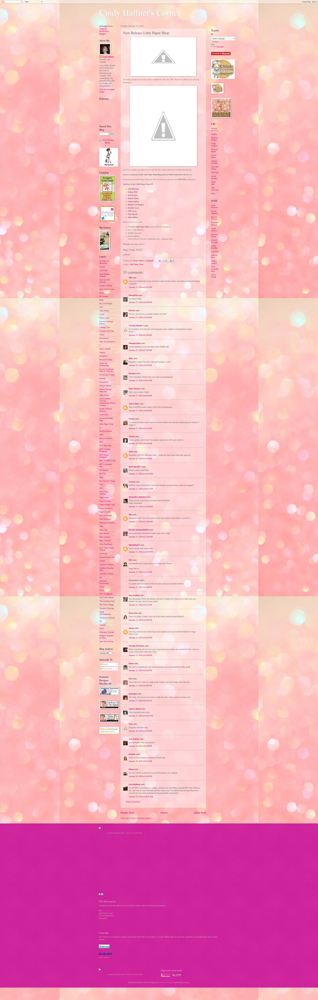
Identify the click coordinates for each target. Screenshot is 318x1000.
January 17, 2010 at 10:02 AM (141, 474)
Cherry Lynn (104, 318)
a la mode (103, 270)
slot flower (103, 554)
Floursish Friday (105, 360)
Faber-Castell (104, 349)
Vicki (213, 194)
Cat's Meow (104, 311)
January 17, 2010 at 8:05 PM (140, 686)
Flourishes (103, 356)
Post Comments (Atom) (141, 818)
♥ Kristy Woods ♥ (136, 326)
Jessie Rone (214, 156)
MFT (101, 442)
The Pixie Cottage (106, 605)
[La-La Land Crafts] (223, 78)
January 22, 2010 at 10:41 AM (141, 797)
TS (100, 621)
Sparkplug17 (134, 545)
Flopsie (102, 353)
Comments (107, 669)
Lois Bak (214, 252)
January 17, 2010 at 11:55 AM (141, 537)
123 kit (102, 267)
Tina (130, 724)
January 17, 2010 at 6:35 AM (140, 317)
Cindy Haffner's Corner (140, 12)
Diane (131, 664)
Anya (101, 293)
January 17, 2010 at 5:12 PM (140, 605)
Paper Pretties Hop (107, 505)
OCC (101, 485)
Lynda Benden (214, 177)
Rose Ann (133, 613)
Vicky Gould (213, 276)
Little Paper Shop (136, 264)
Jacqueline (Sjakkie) (137, 497)
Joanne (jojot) (135, 709)
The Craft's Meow (106, 598)
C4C (101, 307)
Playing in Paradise (107, 523)
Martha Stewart (105, 431)
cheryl (131, 628)
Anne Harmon (214, 206)
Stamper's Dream (106, 574)
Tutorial (102, 625)
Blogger (186, 982)
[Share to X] (168, 261)
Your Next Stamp (106, 642)
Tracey (131, 437)
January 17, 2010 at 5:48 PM (140, 655)
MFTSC (102, 474)
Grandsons (103, 382)
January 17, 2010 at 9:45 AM (140, 459)
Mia (130, 515)
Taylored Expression (104, 582)
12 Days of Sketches (103, 262)
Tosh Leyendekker (214, 269)
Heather (132, 754)
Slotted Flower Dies (107, 557)
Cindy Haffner (138, 261)
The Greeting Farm (107, 601)
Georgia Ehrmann (136, 646)
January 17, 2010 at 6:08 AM (140, 302)
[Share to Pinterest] (173, 261)
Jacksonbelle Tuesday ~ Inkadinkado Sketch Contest (107, 402)
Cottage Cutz (104, 327)
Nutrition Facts (130, 833)
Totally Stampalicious (105, 613)
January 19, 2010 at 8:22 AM (140, 761)
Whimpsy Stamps (106, 632)
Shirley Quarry (214, 262)
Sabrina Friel (214, 256)
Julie (131, 358)
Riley (101, 526)
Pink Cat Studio (105, 516)
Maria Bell (213, 183)
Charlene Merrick (215, 224)
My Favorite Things (107, 481)
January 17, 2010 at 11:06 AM (141, 522)
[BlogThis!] (166, 261)
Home (163, 812)
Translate (220, 47)
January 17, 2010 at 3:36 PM (140, 587)
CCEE (102, 314)
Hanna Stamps (105, 386)
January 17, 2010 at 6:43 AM (140, 335)
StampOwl (133, 295)
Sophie (102, 561)
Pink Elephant (105, 519)
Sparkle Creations (106, 564)
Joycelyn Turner (215, 168)
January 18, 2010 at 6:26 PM (140, 746)
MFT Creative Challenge (105, 450)
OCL (101, 488)
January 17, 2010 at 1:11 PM (140, 572)
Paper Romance (106, 508)
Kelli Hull (214, 173)
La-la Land (103, 415)
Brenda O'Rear (214, 218)
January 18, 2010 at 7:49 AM (140, 731)
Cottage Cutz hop (106, 331)
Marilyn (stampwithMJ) (139, 530)
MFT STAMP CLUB (107, 461)
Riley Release (105, 541)
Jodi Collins (134, 404)
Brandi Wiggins (214, 212)
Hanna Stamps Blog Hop (105, 390)
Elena (131, 769)
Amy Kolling (134, 595)
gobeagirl (133, 694)
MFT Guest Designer (104, 456)
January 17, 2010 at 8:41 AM (140, 380)
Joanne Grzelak (214, 162)
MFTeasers (104, 470)
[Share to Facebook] (171, 261)
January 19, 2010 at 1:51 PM (140, 776)
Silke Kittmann (214, 189)
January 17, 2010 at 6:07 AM (140, 287)
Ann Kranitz (134, 739)
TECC (101, 587)
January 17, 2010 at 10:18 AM (141, 507)
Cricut (101, 335)
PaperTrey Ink (105, 512)
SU (100, 577)
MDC (101, 435)
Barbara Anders (214, 139)
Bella (101, 300)
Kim (130, 679)
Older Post (200, 812)
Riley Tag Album (105, 544)
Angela (214, 134)
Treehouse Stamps (107, 618)
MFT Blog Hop (105, 446)
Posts (105, 664)
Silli (130, 278)
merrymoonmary (165, 982)
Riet (130, 560)
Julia (131, 452)
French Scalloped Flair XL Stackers (106, 370)
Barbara (132, 374)
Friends (102, 378)
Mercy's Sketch (105, 438)
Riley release (104, 537)
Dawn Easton (134, 389)
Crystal (132, 482)
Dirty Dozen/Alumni (107, 342)
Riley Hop (103, 530)
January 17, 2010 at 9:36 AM (140, 443)
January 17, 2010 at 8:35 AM (140, 365)
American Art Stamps (104, 281)
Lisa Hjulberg (134, 784)
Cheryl (131, 419)
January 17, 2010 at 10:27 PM (141, 716)
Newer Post (127, 812)
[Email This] (164, 261)
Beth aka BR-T (135, 467)
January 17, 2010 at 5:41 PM (140, 638)
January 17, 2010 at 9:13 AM (140, 428)
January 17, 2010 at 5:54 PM (140, 670)
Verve (101, 629)
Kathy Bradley (214, 247)
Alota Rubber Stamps (104, 275)
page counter (104, 957)
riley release (104, 533)
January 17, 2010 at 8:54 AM (140, 396)
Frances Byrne (214, 150)
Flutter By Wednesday (104, 364)
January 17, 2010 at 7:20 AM (140, 350)
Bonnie (132, 311)
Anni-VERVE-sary (106, 289)
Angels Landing (105, 286)
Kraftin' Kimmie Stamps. (105, 410)
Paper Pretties (105, 501)
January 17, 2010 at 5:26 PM (140, 620)
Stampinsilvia (134, 343)
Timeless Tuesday (106, 608)
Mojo (101, 477)
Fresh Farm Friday (107, 375)
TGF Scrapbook (105, 594)
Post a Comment (133, 802)
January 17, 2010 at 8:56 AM (140, 411)
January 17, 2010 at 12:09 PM (141, 552)
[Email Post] (159, 261)
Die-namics (104, 338)
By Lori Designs (105, 304)
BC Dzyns (103, 296)
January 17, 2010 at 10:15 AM (141, 489)
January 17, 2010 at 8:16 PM (140, 701)
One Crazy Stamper (103, 493)
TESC (101, 590)
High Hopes (104, 395)
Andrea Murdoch (214, 129)
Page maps (104, 498)
